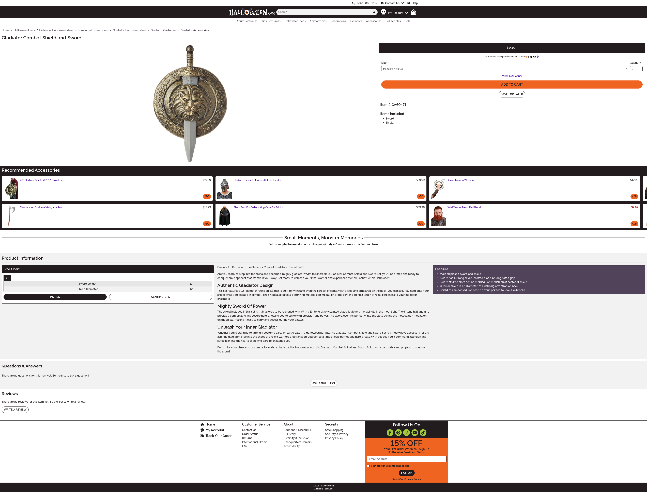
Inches (55, 296)
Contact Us (392, 3)
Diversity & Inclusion (296, 438)
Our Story (290, 434)
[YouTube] (414, 432)
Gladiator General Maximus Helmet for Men (257, 180)
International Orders (254, 442)
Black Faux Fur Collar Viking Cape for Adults (258, 207)
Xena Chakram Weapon (461, 180)
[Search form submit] (374, 12)
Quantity (635, 62)
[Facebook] (390, 432)
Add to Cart (512, 84)
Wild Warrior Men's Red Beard (464, 207)
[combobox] (323, 12)
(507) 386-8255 (367, 3)
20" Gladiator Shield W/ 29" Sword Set (41, 180)
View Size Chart (512, 75)
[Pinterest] (398, 432)
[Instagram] (406, 432)
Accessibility (292, 446)
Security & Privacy (336, 434)
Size (384, 62)
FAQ (244, 446)
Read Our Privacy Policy (406, 479)
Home (210, 424)
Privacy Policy (334, 438)
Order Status (250, 434)
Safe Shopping (334, 430)
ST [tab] (7, 277)
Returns (247, 438)
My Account (215, 430)
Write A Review (15, 409)
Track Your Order (219, 436)
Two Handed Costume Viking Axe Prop (41, 207)
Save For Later (512, 94)
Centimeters (160, 296)
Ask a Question (323, 383)
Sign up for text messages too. (390, 465)
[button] (394, 12)
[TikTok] (423, 432)
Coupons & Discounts (297, 430)
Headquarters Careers (298, 442)
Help (415, 3)
